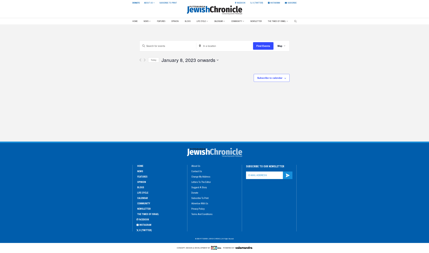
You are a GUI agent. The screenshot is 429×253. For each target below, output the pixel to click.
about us (195, 166)
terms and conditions (201, 214)
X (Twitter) (145, 230)
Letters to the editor (201, 182)
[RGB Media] (216, 248)
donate (194, 192)
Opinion (175, 21)
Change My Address (200, 176)
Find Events (263, 46)
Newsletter (256, 21)
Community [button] (236, 21)
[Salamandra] (243, 247)
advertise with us (199, 203)
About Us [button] (148, 3)
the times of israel (148, 214)
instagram (145, 225)
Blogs (188, 21)
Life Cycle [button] (201, 21)
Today (153, 59)
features (142, 176)
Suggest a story (199, 187)
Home (135, 21)
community (143, 203)
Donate (136, 3)
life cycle (142, 192)
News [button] (146, 21)
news (140, 171)
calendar (142, 198)
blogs (140, 187)
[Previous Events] (140, 60)
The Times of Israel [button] (277, 21)
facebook (143, 219)
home (140, 166)
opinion (141, 182)
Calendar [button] (218, 21)
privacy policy (198, 208)
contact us (196, 171)
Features (161, 21)
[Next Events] (145, 60)
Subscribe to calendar (269, 77)
